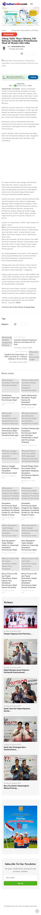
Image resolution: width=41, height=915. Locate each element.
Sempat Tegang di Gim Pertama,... (18, 634)
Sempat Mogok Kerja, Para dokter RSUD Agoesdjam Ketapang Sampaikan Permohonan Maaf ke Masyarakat (30, 472)
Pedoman (18, 907)
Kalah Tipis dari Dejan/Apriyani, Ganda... (17, 709)
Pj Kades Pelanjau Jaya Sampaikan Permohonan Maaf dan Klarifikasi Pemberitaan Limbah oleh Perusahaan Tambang (30, 435)
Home (4, 30)
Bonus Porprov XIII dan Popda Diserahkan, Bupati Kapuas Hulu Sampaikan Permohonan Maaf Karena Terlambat (9, 580)
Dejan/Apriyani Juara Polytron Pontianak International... (16, 671)
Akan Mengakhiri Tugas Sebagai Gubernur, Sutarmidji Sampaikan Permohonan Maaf (10, 545)
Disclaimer (27, 907)
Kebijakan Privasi (17, 911)
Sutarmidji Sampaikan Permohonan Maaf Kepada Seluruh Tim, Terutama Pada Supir (10, 431)
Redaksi (6, 911)
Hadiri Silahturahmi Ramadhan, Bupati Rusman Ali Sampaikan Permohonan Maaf (29, 400)
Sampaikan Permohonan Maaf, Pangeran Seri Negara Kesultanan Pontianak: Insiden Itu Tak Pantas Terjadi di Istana (11, 509)
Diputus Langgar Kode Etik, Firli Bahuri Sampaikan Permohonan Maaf (10, 469)
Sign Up (20, 883)
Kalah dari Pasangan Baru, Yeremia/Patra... (15, 748)
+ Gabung (33, 77)
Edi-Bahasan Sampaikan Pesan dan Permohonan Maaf (10, 397)
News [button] (32, 307)
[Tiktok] (28, 900)
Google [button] (27, 307)
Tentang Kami (9, 907)
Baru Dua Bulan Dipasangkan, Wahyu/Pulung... (16, 787)
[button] (31, 4)
